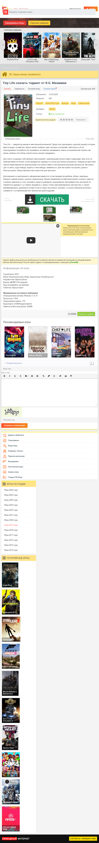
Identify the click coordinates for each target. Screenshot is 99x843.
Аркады (65, 103)
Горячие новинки (39, 23)
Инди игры (12, 446)
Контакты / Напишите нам (83, 839)
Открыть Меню (10, 67)
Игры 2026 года (11, 490)
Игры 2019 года (11, 525)
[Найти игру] (5, 12)
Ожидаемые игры (14, 23)
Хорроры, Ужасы (15, 451)
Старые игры (87, 23)
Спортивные (13, 440)
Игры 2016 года (11, 540)
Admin (52, 109)
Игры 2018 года (11, 530)
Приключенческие (16, 456)
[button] (4, 376)
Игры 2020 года (11, 520)
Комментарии (50, 89)
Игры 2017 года (11, 535)
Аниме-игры (13, 472)
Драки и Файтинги (16, 435)
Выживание (13, 461)
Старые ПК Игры (15, 477)
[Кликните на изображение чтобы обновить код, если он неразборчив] (11, 416)
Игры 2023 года (52, 103)
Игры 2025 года (11, 495)
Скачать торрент (86, 314)
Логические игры (15, 467)
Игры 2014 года (11, 550)
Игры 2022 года (11, 510)
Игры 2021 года (11, 515)
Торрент (39, 103)
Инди (73, 103)
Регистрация (75, 9)
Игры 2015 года (11, 545)
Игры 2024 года (11, 500)
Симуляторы (84, 103)
